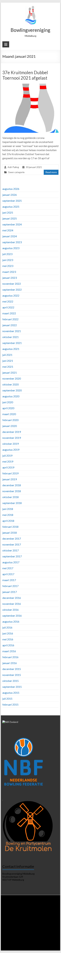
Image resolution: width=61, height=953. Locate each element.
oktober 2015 (10, 680)
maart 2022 (9, 313)
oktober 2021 (10, 337)
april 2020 (8, 408)
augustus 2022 (10, 295)
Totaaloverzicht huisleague (35, 918)
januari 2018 (9, 532)
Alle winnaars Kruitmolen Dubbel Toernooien (25, 944)
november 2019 (11, 437)
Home (9, 905)
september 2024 (12, 224)
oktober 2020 (10, 384)
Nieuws (17, 905)
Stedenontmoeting (37, 934)
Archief (26, 947)
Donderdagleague (13, 918)
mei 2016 (7, 639)
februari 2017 (10, 586)
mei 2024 (7, 230)
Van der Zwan (48, 924)
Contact (35, 947)
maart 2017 (9, 580)
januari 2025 (9, 218)
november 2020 (11, 378)
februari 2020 (10, 420)
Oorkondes (23, 937)
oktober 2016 (10, 609)
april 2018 (8, 520)
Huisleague (18, 915)
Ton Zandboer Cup (19, 934)
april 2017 (8, 574)
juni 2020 (7, 402)
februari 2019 (10, 473)
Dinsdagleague (32, 915)
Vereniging (28, 905)
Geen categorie (16, 172)
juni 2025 (7, 212)
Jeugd (49, 931)
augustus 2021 (10, 348)
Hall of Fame (10, 937)
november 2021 (11, 331)
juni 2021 (7, 360)
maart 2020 (9, 414)
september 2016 (12, 615)
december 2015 (11, 669)
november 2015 (11, 674)
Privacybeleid (11, 911)
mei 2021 (7, 366)
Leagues (23, 911)
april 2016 (8, 645)
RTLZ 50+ (48, 921)
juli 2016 (7, 627)
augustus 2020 (10, 396)
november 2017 (11, 544)
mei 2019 (7, 461)
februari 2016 (10, 657)
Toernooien (12, 924)
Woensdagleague (49, 915)
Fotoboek (52, 944)
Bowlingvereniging (30, 30)
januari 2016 (9, 663)
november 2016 (11, 603)
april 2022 (8, 307)
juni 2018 (7, 508)
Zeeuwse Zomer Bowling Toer (40, 928)
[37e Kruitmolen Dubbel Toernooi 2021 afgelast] (30, 85)
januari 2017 (9, 591)
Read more (51, 172)
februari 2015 (10, 704)
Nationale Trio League (32, 921)
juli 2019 (7, 455)
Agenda (36, 908)
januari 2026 (9, 194)
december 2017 (11, 538)
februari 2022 (10, 319)
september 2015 (12, 686)
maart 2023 (9, 271)
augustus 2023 (10, 248)
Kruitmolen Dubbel (15, 928)
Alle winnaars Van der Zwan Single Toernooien (35, 940)
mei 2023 (7, 265)
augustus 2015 (10, 692)
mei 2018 (7, 514)
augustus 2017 (10, 562)
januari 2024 (9, 236)
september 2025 (12, 200)
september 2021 (12, 342)
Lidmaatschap (15, 908)
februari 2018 (10, 526)
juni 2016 (7, 633)
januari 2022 (9, 325)
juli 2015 (7, 698)
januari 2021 (9, 372)
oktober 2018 (10, 497)
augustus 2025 (10, 206)
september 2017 (12, 556)
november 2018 (11, 491)
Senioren (40, 931)
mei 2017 (7, 568)
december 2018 (11, 485)
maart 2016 (9, 651)
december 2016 (11, 597)
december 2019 (11, 431)
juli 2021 (7, 354)
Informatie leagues (37, 911)
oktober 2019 (10, 443)
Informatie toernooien (30, 924)
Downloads (47, 908)
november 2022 (11, 283)
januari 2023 (9, 277)
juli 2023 (7, 254)
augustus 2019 (10, 449)
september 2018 (12, 503)
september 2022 (12, 289)
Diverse (52, 934)
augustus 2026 (10, 188)
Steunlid (27, 908)
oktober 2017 (10, 550)
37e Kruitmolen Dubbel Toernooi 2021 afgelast (25, 75)
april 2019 (8, 467)
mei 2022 (7, 301)
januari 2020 (9, 425)
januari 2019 (9, 479)
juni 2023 (7, 259)
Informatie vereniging (45, 905)
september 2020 (12, 390)
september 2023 (12, 242)
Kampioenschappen (13, 931)
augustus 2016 (10, 621)
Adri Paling (13, 167)
